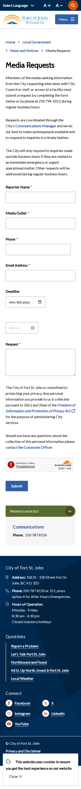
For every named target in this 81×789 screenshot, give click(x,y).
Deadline (12, 291)
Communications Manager (35, 126)
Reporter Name (18, 187)
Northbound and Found (29, 662)
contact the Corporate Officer (29, 447)
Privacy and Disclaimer (23, 751)
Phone (10, 239)
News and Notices (24, 50)
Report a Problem (24, 646)
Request (12, 344)
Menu (63, 19)
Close (13, 776)
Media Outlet (16, 213)
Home (10, 42)
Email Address (17, 265)
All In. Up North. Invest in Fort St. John (40, 670)
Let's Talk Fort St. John (28, 654)
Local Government (36, 42)
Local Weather (22, 678)
